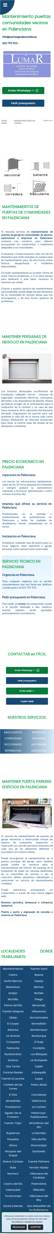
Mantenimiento (13, 969)
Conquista (13, 1042)
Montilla (13, 999)
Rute (13, 1167)
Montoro (13, 1173)
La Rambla (39, 1133)
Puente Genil (39, 969)
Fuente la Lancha (13, 1078)
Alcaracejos (39, 1145)
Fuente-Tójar (13, 1123)
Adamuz (13, 1030)
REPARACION (13, 750)
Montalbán (38, 1023)
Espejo (38, 981)
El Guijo (39, 1042)
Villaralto (39, 1190)
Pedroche (13, 1048)
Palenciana (38, 1184)
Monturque (39, 1036)
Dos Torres (13, 1066)
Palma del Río (13, 1005)
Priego (39, 999)
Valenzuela (13, 1190)
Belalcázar (13, 987)
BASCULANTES (13, 732)
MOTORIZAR (38, 744)
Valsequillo (39, 1072)
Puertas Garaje (4, 121)
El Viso (13, 1095)
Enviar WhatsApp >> (21, 90)
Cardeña (39, 1048)
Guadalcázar (13, 1054)
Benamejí (38, 1005)
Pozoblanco (13, 1107)
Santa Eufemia (13, 1206)
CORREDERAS (12, 738)
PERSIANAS (39, 738)
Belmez (39, 987)
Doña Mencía (13, 981)
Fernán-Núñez (38, 1167)
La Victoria (13, 1036)
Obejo (13, 1017)
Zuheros (13, 1060)
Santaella (38, 1151)
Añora (13, 1145)
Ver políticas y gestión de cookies (27, 1222)
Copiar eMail (27, 701)
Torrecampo (13, 1196)
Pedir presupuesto (23, 103)
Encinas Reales (13, 1072)
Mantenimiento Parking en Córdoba (24, 121)
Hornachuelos (39, 1017)
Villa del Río (38, 1139)
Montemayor (38, 1030)
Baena (38, 975)
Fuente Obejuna (13, 1011)
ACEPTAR (35, 1227)
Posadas (13, 1139)
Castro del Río (13, 1184)
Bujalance (13, 1133)
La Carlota (39, 1107)
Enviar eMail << (26, 690)
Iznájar (13, 993)
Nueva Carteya (13, 1161)
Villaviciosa (39, 1011)
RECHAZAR (19, 1227)
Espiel (39, 1066)
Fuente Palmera (38, 1161)
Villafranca (39, 1101)
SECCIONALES (13, 744)
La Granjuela (38, 1060)
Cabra (13, 975)
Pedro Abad (39, 1085)
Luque (39, 1078)
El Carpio (13, 1023)
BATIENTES (38, 732)
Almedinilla (13, 1101)
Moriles (39, 993)
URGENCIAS (38, 750)
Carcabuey (38, 1095)
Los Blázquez (39, 1054)
